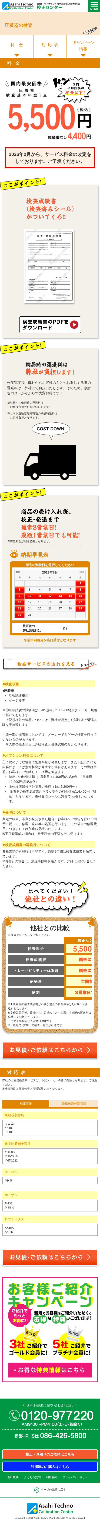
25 (39, 608)
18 (39, 602)
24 (29, 608)
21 (70, 602)
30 (19, 614)
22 (80, 602)
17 (29, 602)
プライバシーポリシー (76, 1477)
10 (29, 596)
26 (50, 608)
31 (29, 614)
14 (70, 596)
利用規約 (51, 1477)
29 (80, 608)
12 (50, 596)
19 (50, 602)
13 (60, 596)
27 (60, 608)
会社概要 (13, 1477)
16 (19, 602)
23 (19, 608)
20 (60, 602)
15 (80, 596)
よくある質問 (32, 1477)
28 (70, 608)
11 (39, 596)
